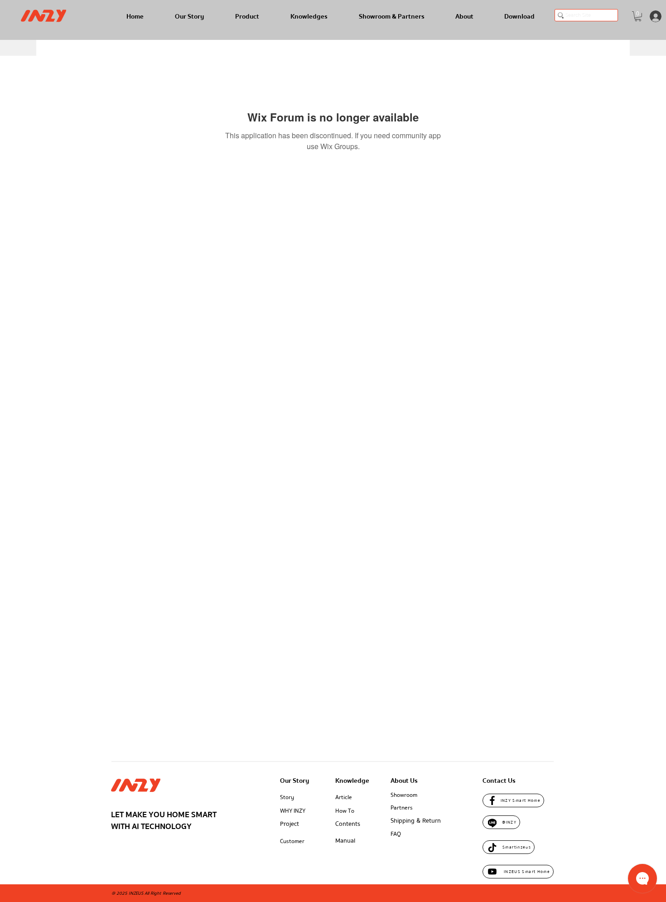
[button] (638, 16)
